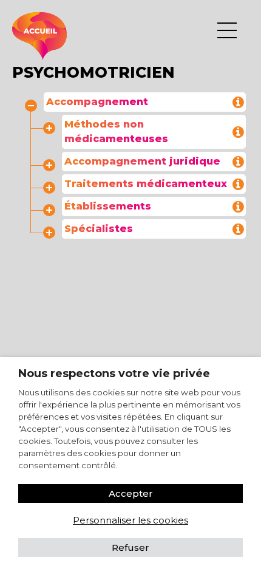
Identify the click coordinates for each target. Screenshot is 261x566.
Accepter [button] (131, 493)
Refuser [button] (130, 547)
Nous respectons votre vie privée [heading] (114, 373)
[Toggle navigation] (227, 30)
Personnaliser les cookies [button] (130, 520)
